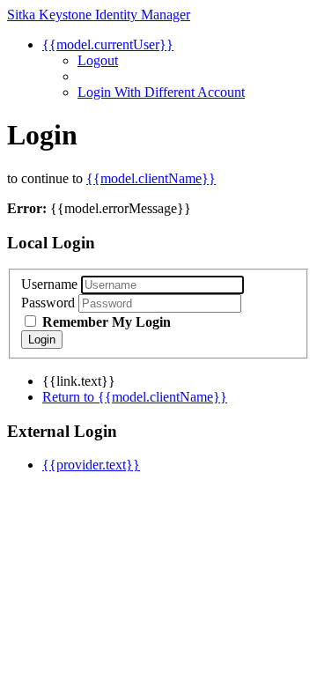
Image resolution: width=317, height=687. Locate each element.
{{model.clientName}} (151, 178)
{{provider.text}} (91, 464)
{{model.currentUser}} (107, 44)
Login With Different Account (161, 92)
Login (41, 339)
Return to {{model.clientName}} (134, 396)
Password (48, 302)
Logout (97, 60)
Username (49, 284)
